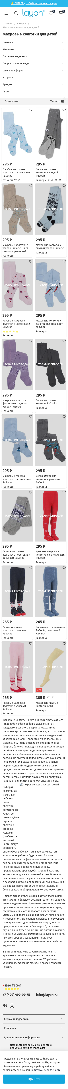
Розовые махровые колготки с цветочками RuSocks (16, 324)
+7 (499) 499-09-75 (16, 995)
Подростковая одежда (16, 63)
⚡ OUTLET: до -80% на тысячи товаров (34, 3)
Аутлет (6, 91)
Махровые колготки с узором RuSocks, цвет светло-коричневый (15, 248)
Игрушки (8, 77)
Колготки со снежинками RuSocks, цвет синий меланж (50, 630)
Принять (34, 1079)
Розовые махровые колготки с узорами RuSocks (14, 706)
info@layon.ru (46, 995)
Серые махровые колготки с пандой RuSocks (47, 172)
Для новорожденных (15, 56)
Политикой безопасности (45, 1070)
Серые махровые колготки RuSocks (46, 402)
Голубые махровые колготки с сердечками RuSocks (16, 172)
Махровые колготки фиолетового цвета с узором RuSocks (15, 403)
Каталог (21, 23)
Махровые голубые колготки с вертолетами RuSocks (17, 479)
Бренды (7, 84)
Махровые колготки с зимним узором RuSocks (50, 247)
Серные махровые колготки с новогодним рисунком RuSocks (16, 554)
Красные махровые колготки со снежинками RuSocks (50, 554)
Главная (8, 23)
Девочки (8, 42)
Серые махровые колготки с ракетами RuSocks (48, 479)
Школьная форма (13, 70)
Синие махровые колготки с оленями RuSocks (14, 630)
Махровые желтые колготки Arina (47, 704)
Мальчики (9, 49)
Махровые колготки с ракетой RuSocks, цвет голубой (49, 324)
